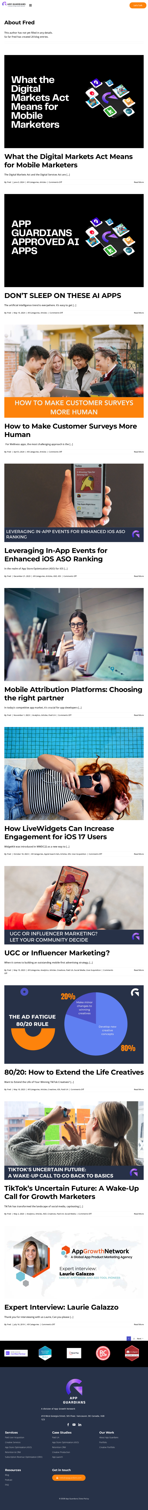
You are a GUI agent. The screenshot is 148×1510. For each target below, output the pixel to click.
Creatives (61, 970)
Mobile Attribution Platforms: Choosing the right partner (73, 693)
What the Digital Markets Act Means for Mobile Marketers (68, 160)
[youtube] (74, 1424)
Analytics (36, 715)
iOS (59, 576)
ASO (55, 576)
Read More (139, 182)
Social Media (79, 970)
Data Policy (84, 1499)
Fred (9, 182)
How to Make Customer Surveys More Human (70, 430)
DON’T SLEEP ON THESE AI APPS (62, 295)
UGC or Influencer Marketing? (57, 953)
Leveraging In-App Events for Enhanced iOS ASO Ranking (55, 554)
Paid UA (52, 715)
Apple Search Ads (51, 854)
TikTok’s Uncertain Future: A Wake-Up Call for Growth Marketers (71, 1192)
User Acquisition (79, 854)
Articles (43, 182)
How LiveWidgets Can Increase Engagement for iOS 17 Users (59, 832)
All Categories (33, 182)
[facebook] (68, 1424)
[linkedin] (79, 1424)
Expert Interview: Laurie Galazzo (61, 1307)
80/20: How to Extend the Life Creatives (74, 1072)
